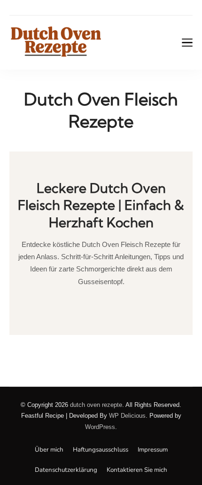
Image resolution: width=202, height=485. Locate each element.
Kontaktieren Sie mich (137, 470)
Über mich (49, 449)
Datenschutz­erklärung (66, 470)
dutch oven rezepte (96, 404)
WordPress (100, 426)
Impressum (153, 449)
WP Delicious (127, 415)
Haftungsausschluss (100, 449)
